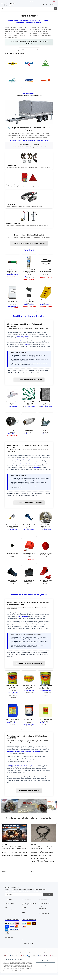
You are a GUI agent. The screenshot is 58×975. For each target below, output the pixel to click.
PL (35, 955)
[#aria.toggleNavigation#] (2, 3)
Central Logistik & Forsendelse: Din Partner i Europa (29, 904)
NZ (46, 955)
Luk (45, 969)
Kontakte (24, 907)
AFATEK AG (30, 943)
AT (13, 952)
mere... (4, 871)
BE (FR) (50, 952)
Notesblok (24, 912)
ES (23, 955)
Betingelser (41, 906)
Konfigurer (45, 964)
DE (8, 952)
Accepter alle (45, 960)
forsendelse (21, 939)
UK (40, 955)
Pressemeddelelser (9, 903)
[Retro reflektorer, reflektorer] (34, 117)
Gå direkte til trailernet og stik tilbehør (29, 379)
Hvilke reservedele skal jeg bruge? (11, 906)
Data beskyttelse (20, 970)
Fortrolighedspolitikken (16, 889)
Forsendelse (41, 911)
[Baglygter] (47, 113)
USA (53, 955)
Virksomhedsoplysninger (9, 970)
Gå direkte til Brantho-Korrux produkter (29, 663)
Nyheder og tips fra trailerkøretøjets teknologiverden (29, 818)
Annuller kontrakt (9, 937)
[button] (43, 4)
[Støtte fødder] (51, 116)
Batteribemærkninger (44, 913)
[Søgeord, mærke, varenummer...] (55, 8)
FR (12, 955)
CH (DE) (20, 952)
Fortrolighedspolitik (26, 968)
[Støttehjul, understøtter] (16, 119)
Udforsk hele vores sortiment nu (29, 790)
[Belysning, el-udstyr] (32, 112)
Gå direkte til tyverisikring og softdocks (29, 502)
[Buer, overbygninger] (35, 105)
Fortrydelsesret (25, 915)
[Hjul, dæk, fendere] (42, 117)
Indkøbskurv (24, 910)
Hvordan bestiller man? (10, 910)
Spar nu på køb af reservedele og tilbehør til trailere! (29, 243)
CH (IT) (35, 952)
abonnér (48, 894)
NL (6, 955)
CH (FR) (28, 952)
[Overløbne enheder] (9, 120)
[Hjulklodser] (38, 121)
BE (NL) (43, 952)
